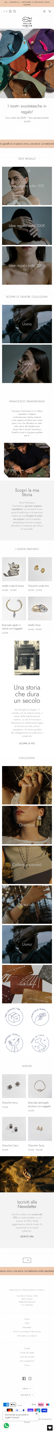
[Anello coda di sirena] (14, 569)
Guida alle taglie (27, 1352)
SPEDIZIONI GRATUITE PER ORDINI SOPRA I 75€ (27, 3)
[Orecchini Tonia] (40, 1129)
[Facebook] (24, 1378)
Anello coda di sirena (13, 586)
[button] (5, 11)
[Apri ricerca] (14, 11)
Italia (26, 1394)
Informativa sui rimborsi (27, 1335)
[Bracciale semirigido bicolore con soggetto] (40, 1086)
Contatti (27, 1348)
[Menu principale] (10, 11)
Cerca (27, 1365)
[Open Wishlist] (50, 1428)
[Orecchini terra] (14, 1086)
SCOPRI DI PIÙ (27, 743)
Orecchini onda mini (38, 586)
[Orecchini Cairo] (14, 1129)
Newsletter (27, 1327)
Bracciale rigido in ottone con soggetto (12, 626)
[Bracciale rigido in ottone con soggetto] (14, 609)
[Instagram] (30, 1378)
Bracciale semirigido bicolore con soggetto (39, 1104)
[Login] (44, 11)
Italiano (25, 1388)
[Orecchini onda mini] (40, 569)
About (27, 1319)
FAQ (27, 1323)
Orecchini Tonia (36, 1145)
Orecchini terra (9, 1102)
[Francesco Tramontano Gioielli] (27, 21)
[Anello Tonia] (40, 609)
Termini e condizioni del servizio (27, 1331)
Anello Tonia (34, 625)
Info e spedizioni (27, 1360)
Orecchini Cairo (10, 1145)
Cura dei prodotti (27, 1356)
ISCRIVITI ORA (27, 1236)
